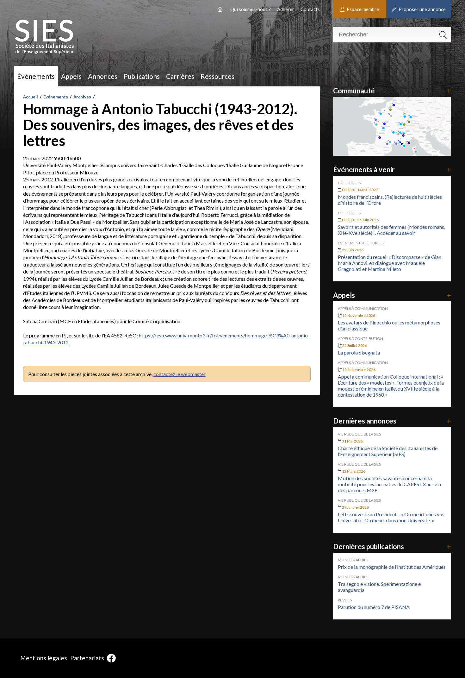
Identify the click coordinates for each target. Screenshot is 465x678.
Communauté (392, 90)
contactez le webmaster (179, 374)
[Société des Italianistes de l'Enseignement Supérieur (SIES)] (220, 9)
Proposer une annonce (422, 9)
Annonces (102, 76)
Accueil (30, 96)
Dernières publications (392, 546)
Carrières (180, 76)
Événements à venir (392, 169)
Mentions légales (43, 658)
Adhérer (285, 9)
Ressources (217, 76)
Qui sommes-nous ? (250, 9)
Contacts (310, 9)
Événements (36, 76)
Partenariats (87, 658)
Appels (71, 76)
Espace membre (362, 9)
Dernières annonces (392, 421)
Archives (82, 96)
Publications (142, 76)
